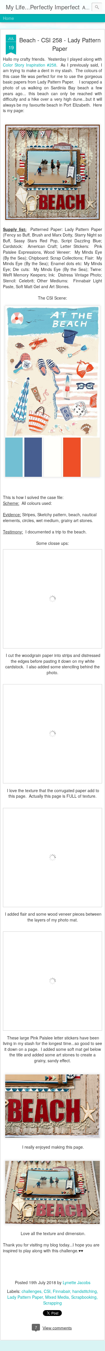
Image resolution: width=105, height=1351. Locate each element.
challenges (31, 1291)
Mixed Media (57, 1297)
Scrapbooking (84, 1297)
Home (8, 18)
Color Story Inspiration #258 (29, 65)
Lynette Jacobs (76, 1282)
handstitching (84, 1291)
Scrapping (52, 1303)
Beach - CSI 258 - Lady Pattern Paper (60, 44)
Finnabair (61, 1291)
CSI (47, 1291)
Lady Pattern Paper (25, 1297)
